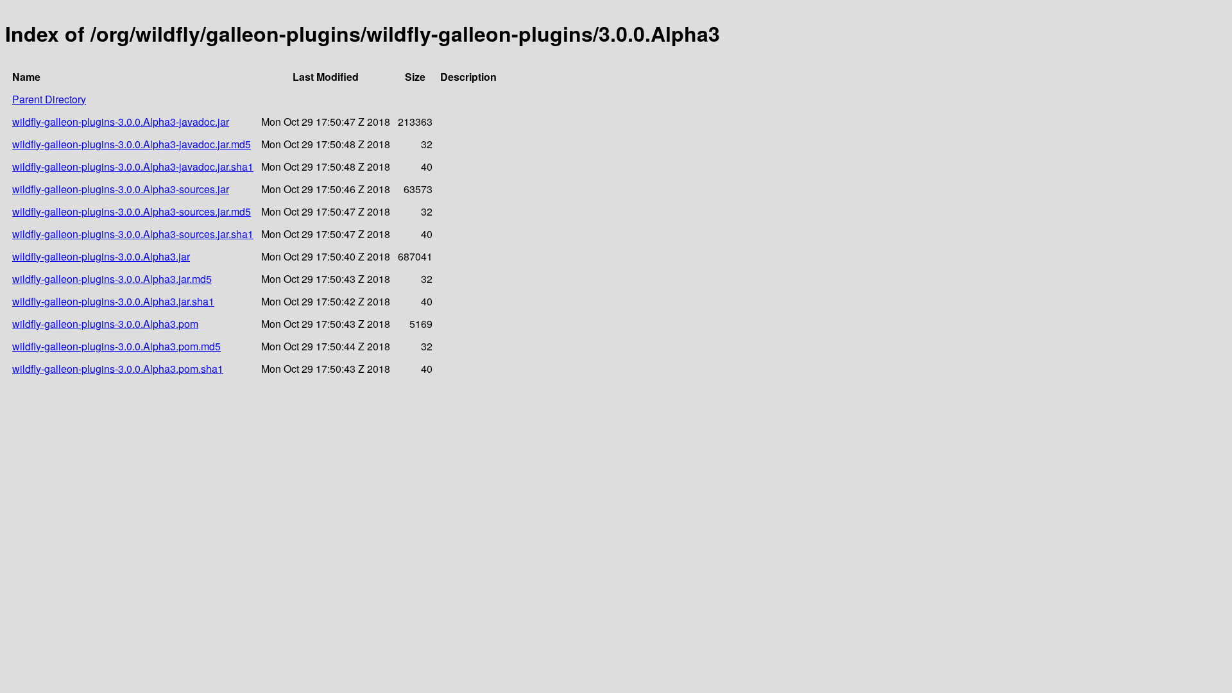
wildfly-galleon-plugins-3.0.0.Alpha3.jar (101, 256)
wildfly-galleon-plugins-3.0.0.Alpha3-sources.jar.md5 (131, 211)
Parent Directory (49, 99)
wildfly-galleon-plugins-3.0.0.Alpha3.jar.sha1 (113, 301)
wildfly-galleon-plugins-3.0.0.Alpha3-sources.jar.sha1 (132, 234)
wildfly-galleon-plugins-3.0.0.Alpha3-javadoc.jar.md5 (131, 144)
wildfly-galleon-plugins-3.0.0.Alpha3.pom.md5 (116, 346)
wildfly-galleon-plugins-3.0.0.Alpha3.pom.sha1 (117, 368)
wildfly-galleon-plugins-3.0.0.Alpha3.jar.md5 (112, 278)
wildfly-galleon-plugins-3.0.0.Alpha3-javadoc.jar (120, 121)
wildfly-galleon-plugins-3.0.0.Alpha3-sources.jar (120, 189)
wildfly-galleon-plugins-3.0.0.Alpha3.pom (105, 323)
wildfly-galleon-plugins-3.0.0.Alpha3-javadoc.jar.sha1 (132, 166)
